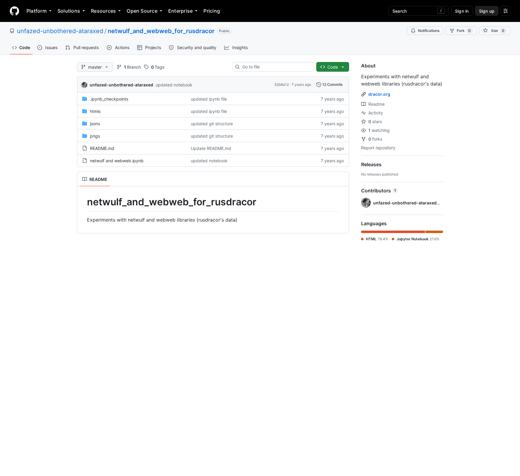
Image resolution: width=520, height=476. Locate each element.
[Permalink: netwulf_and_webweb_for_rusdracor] (83, 202)
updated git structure (212, 123)
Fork (464, 30)
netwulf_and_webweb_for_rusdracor (161, 31)
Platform (36, 11)
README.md (102, 148)
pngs (95, 135)
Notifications (428, 30)
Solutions (68, 11)
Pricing (211, 11)
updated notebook (174, 84)
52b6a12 (281, 84)
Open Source (142, 11)
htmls (95, 111)
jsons (95, 123)
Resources (103, 11)
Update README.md (211, 148)
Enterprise (180, 11)
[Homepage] (14, 11)
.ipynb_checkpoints (109, 98)
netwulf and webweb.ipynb (117, 160)
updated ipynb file (209, 98)
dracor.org (379, 94)
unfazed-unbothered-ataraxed (60, 31)
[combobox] (275, 66)
